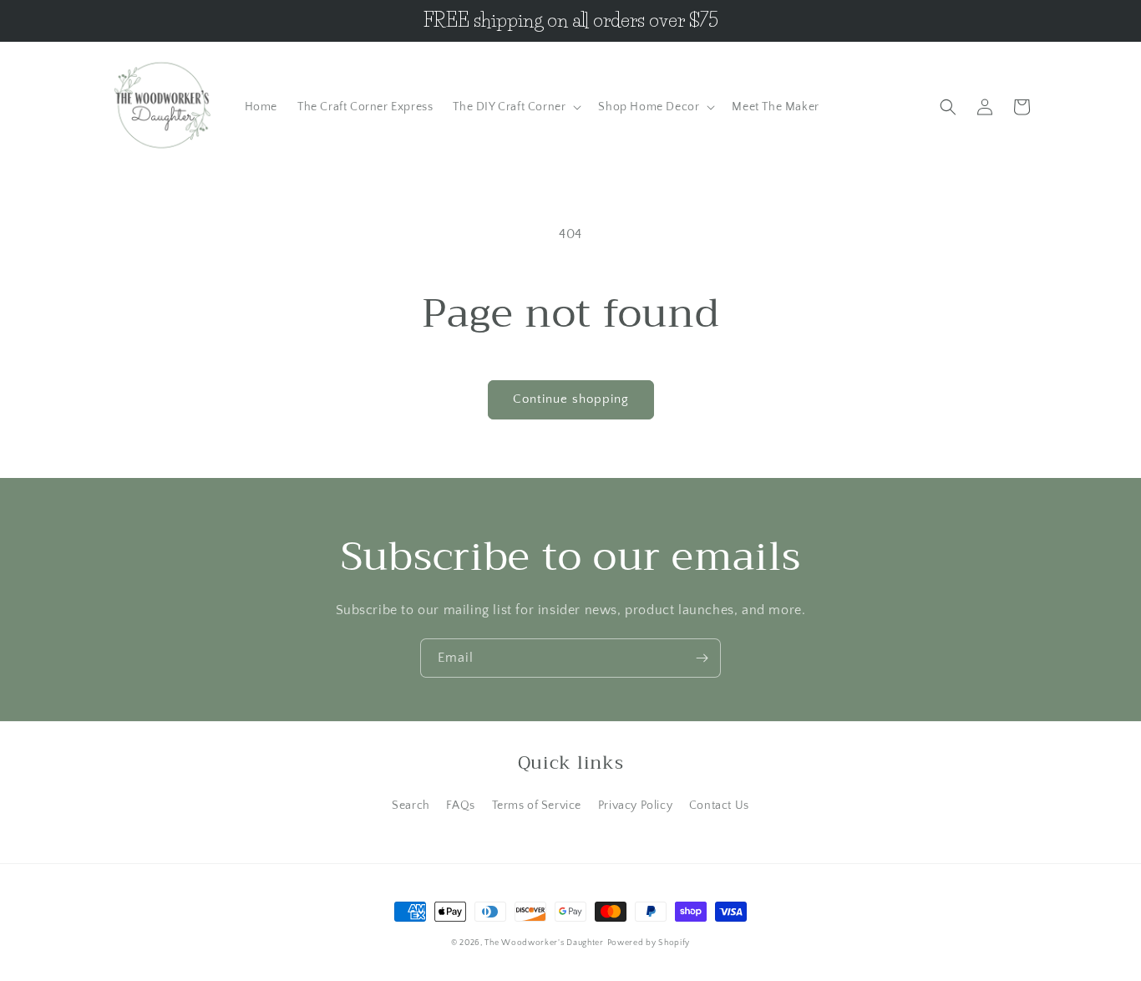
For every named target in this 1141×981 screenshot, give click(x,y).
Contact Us (719, 805)
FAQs (460, 805)
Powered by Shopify (649, 943)
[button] (515, 107)
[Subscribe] (701, 658)
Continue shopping (571, 399)
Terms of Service (537, 805)
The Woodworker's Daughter (544, 943)
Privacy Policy (635, 805)
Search (411, 805)
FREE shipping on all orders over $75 (570, 20)
